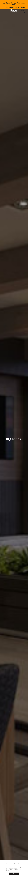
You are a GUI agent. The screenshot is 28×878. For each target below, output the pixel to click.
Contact (23, 10)
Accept (14, 873)
